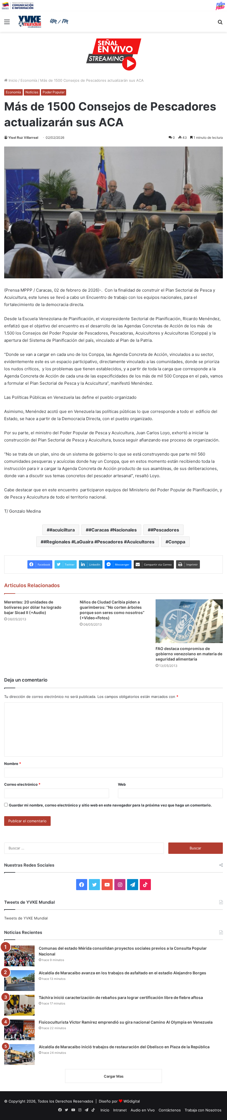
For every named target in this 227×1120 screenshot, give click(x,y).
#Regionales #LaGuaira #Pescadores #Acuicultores (98, 541)
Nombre (12, 763)
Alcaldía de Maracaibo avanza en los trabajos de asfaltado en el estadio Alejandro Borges (122, 972)
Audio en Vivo (143, 1110)
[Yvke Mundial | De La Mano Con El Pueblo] (44, 21)
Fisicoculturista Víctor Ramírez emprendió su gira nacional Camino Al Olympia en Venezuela (126, 1022)
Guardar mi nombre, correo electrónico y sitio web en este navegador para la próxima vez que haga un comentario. (110, 805)
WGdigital (131, 1101)
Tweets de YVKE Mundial (26, 918)
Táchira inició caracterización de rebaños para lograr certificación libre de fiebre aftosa (121, 997)
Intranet (120, 1110)
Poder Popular (54, 92)
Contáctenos (170, 1110)
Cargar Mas (113, 1076)
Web (122, 784)
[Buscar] (220, 23)
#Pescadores (165, 530)
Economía (28, 80)
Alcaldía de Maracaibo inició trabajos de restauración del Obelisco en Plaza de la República (124, 1046)
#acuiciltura (62, 530)
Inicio (12, 80)
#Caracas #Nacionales (113, 530)
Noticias (31, 92)
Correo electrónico (22, 784)
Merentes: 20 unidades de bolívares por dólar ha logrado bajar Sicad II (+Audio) (32, 607)
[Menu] (7, 23)
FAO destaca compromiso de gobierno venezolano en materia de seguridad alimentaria (189, 653)
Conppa (176, 541)
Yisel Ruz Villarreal (23, 137)
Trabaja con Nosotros (203, 1110)
